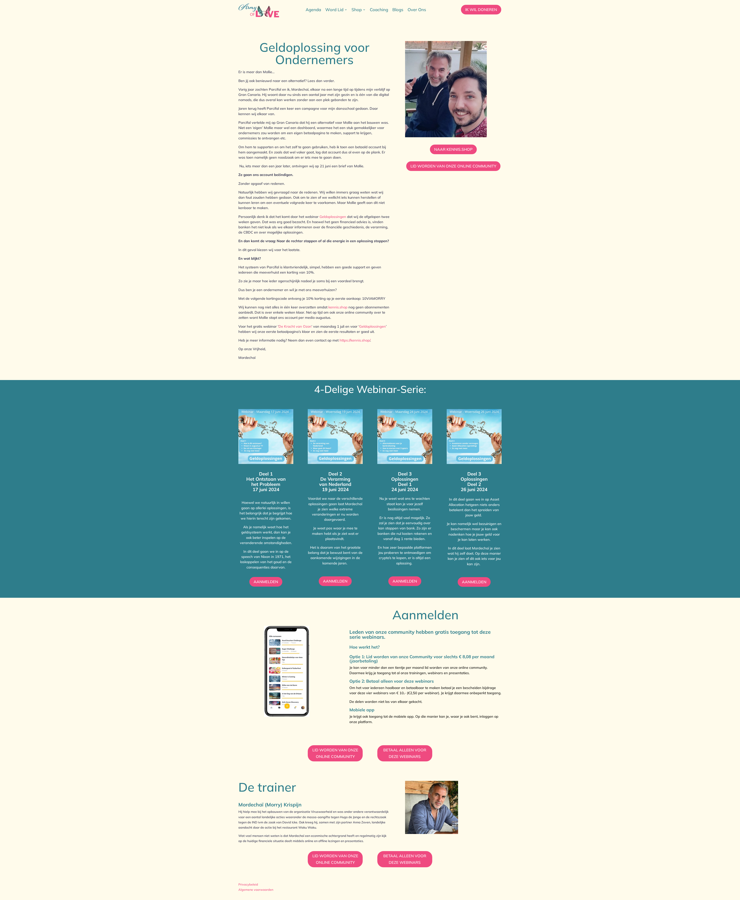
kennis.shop (337, 307)
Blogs (397, 10)
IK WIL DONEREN (481, 9)
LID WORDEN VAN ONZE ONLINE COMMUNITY (453, 166)
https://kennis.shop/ (355, 340)
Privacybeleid (248, 884)
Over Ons (417, 10)
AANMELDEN (266, 581)
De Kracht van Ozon (294, 326)
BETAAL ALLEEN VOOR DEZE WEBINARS (404, 753)
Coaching (379, 10)
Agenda (313, 10)
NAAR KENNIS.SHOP (453, 149)
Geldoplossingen (333, 216)
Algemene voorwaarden (255, 890)
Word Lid (334, 10)
